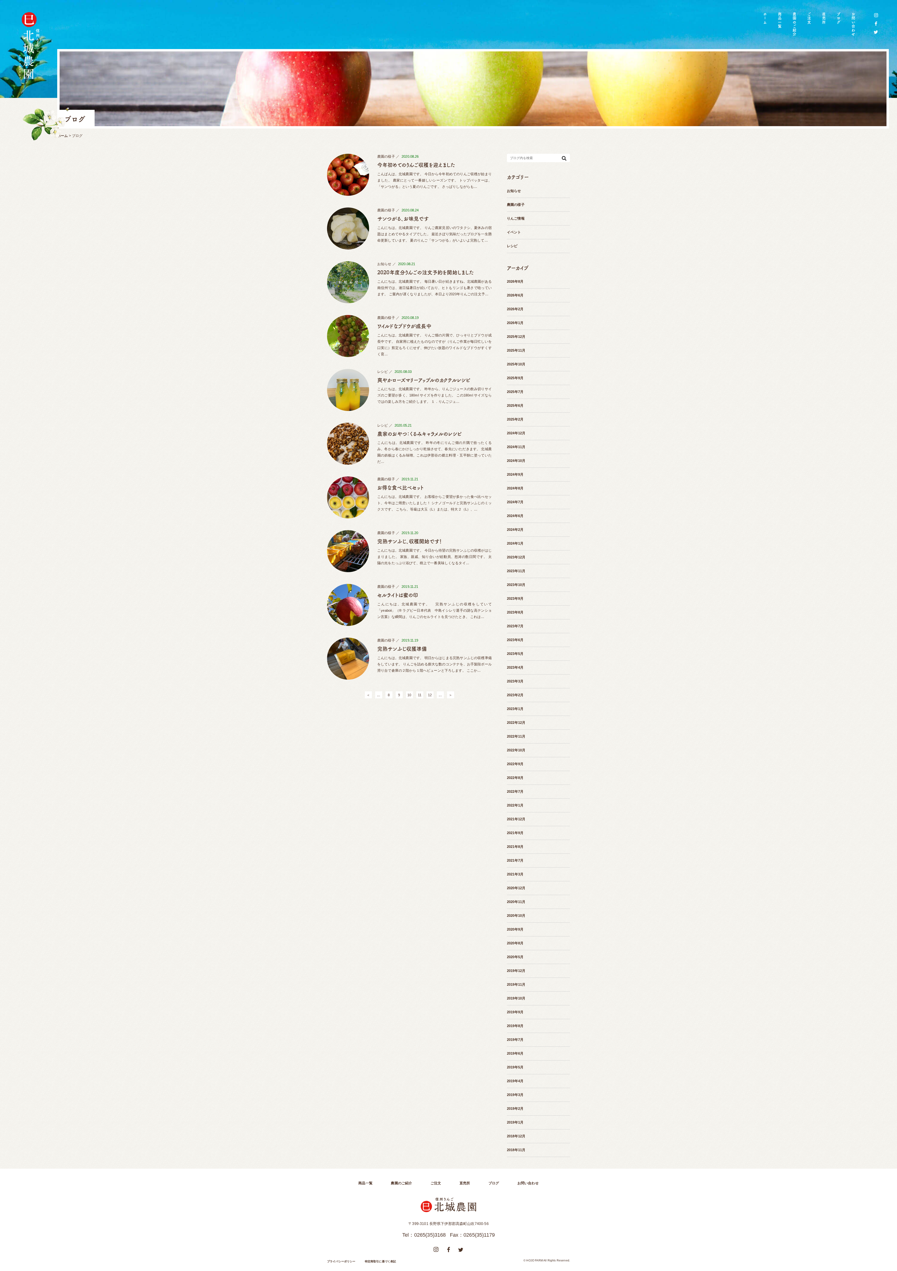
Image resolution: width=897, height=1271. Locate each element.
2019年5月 (515, 1067)
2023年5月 (515, 654)
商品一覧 (780, 20)
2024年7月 (515, 502)
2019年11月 (516, 984)
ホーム (765, 18)
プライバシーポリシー (341, 1261)
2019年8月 (515, 1026)
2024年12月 (516, 433)
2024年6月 (515, 516)
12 (430, 695)
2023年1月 (515, 709)
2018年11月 (516, 1150)
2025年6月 (515, 405)
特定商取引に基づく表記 (380, 1261)
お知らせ (514, 191)
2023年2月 (515, 695)
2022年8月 (515, 778)
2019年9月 (515, 1012)
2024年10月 (516, 461)
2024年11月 (516, 447)
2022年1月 (515, 805)
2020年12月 (516, 888)
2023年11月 (516, 571)
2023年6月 (515, 640)
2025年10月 (516, 364)
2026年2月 (515, 309)
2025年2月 (515, 419)
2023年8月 (515, 612)
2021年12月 (516, 819)
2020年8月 (515, 943)
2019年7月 (515, 1040)
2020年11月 (516, 902)
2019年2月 (515, 1108)
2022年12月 (516, 723)
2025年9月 (515, 378)
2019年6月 (515, 1053)
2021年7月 (515, 860)
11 (419, 695)
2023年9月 (515, 598)
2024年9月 (515, 474)
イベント (514, 232)
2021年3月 (515, 874)
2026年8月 (515, 281)
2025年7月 (515, 392)
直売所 (824, 18)
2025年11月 (516, 350)
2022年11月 (516, 736)
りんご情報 (516, 218)
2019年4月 (515, 1081)
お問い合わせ (853, 24)
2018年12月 (516, 1136)
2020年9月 (515, 929)
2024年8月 (515, 488)
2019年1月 (515, 1122)
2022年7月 (515, 791)
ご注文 (809, 18)
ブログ (838, 18)
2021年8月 (515, 847)
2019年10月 (516, 998)
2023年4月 (515, 667)
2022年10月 (516, 750)
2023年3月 (515, 681)
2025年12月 (516, 337)
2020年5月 (515, 957)
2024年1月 (515, 543)
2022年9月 (515, 764)
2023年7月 (515, 626)
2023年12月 (516, 557)
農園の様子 (516, 205)
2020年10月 (516, 916)
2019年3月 (515, 1095)
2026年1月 (515, 323)
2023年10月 (516, 585)
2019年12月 (516, 971)
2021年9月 (515, 833)
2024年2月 (515, 530)
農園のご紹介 (794, 24)
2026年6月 (515, 295)
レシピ (512, 246)
